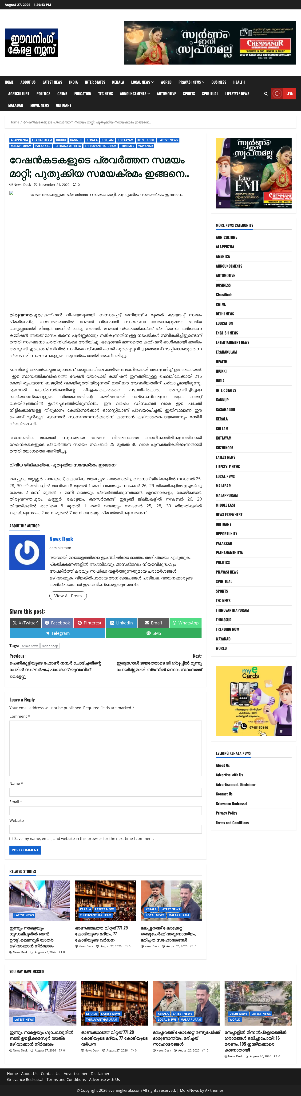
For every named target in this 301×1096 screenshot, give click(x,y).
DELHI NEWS (225, 314)
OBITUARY (63, 105)
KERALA (118, 82)
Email (15, 801)
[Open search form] (266, 93)
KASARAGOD (225, 409)
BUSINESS (218, 82)
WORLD (166, 82)
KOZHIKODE (145, 140)
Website (16, 820)
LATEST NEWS (52, 82)
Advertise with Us (229, 775)
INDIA (73, 82)
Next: (159, 662)
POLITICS (43, 93)
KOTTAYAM (125, 140)
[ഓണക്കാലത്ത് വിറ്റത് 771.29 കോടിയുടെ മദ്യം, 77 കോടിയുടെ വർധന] (105, 900)
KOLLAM (108, 140)
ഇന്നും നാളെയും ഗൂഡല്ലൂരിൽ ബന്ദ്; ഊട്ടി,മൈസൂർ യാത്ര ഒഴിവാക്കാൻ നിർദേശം (31, 937)
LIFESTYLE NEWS (237, 93)
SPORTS (189, 93)
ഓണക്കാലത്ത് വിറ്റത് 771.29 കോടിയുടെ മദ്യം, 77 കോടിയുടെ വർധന (101, 933)
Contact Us (224, 794)
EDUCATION (82, 93)
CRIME (62, 93)
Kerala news (29, 646)
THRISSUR (127, 146)
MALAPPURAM (21, 146)
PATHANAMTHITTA (68, 146)
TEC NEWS (105, 93)
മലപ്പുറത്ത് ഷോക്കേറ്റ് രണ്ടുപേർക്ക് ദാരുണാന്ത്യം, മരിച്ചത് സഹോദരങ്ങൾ (168, 933)
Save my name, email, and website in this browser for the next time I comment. (84, 838)
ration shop (50, 646)
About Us (28, 82)
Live (289, 93)
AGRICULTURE (18, 93)
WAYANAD (145, 146)
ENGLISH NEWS (227, 333)
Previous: (55, 666)
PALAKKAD (43, 146)
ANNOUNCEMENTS (133, 93)
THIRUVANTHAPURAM (100, 146)
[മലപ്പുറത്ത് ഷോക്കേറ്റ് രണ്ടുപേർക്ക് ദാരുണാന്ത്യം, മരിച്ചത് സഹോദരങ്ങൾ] (171, 900)
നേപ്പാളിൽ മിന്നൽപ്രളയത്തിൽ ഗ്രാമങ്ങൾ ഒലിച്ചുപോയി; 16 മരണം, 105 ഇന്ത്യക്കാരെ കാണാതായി (255, 1041)
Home (9, 82)
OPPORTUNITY (226, 533)
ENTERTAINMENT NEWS (232, 342)
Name (16, 783)
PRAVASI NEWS (189, 82)
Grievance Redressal (231, 803)
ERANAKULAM (42, 140)
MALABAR (15, 105)
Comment (19, 716)
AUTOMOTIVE (166, 93)
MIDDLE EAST (225, 505)
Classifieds (224, 294)
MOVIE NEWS (39, 105)
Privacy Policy (226, 813)
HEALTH (239, 82)
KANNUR (76, 140)
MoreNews (189, 1090)
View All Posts (68, 596)
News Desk (22, 184)
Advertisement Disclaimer (236, 784)
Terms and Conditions (232, 822)
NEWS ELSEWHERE (229, 514)
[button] (210, 43)
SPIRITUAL (210, 93)
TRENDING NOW (227, 629)
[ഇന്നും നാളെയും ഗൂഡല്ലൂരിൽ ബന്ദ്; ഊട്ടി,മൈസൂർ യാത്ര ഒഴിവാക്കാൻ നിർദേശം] (39, 900)
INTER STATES (95, 82)
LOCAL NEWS (140, 82)
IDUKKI (61, 140)
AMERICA (223, 256)
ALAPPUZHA (19, 140)
